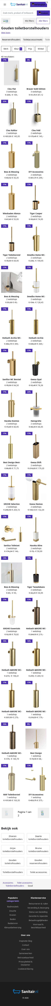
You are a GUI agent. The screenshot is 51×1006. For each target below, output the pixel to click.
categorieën (13, 901)
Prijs (30, 49)
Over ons (25, 949)
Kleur (17, 49)
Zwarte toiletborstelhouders (38, 838)
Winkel (41, 49)
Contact (25, 945)
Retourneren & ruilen (38, 903)
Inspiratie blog (25, 941)
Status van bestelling (38, 912)
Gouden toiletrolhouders (13, 862)
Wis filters (29, 21)
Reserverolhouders (11, 39)
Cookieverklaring (25, 969)
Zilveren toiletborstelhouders (13, 838)
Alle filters (43, 21)
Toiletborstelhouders (13, 872)
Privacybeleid (24, 961)
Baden (13, 919)
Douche (12, 911)
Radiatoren (13, 923)
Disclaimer (25, 965)
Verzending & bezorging (38, 908)
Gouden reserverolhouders (38, 862)
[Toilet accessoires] (5, 21)
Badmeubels (12, 906)
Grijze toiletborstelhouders (13, 850)
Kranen (12, 915)
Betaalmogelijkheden (38, 920)
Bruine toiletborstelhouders (38, 850)
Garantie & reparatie (38, 916)
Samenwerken (25, 953)
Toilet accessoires (38, 872)
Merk (6, 49)
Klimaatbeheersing (12, 927)
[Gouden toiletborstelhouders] (43, 813)
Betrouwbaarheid (25, 957)
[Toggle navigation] (5, 4)
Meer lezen (5, 32)
